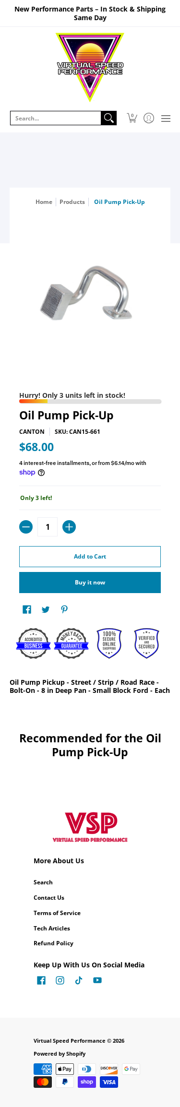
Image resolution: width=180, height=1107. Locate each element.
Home (44, 202)
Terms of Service (57, 913)
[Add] (69, 527)
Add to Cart (90, 556)
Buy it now (90, 582)
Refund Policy (53, 943)
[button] (131, 118)
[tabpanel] (90, 688)
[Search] (109, 118)
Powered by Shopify (59, 1053)
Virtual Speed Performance (70, 1040)
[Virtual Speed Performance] (90, 67)
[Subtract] (26, 527)
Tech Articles (52, 928)
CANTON (32, 432)
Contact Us (49, 897)
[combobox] (55, 118)
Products (72, 202)
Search (43, 882)
